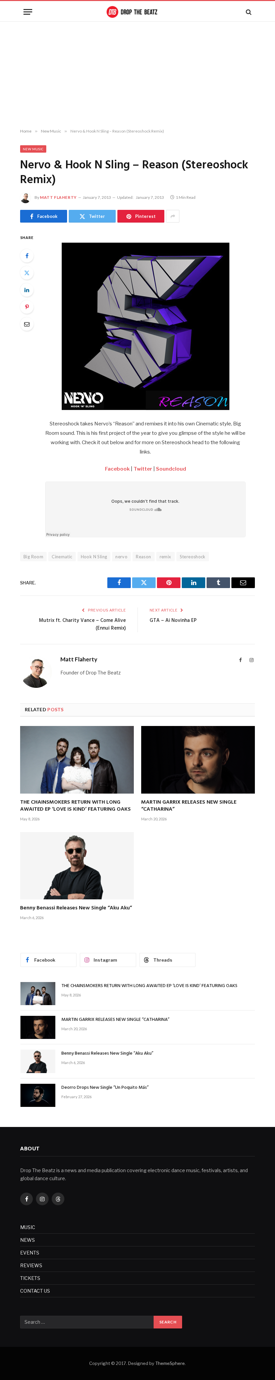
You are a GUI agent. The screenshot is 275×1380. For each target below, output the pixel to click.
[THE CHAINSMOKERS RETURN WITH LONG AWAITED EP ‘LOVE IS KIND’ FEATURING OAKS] (77, 760)
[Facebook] (27, 255)
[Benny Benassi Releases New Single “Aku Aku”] (77, 866)
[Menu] (27, 11)
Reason (143, 556)
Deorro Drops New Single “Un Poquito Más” (105, 1087)
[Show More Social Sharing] (172, 216)
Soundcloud (171, 469)
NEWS (27, 1240)
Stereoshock (193, 556)
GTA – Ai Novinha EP (173, 621)
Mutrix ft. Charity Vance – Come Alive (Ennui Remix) (82, 625)
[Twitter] (27, 272)
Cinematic (62, 556)
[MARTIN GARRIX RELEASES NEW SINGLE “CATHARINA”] (198, 760)
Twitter (142, 469)
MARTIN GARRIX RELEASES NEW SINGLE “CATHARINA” (188, 806)
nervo (121, 556)
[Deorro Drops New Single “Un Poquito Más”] (37, 1095)
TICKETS (30, 1278)
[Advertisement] (137, 75)
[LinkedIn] (27, 290)
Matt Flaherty (58, 197)
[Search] (248, 11)
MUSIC (27, 1227)
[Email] (27, 324)
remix (165, 556)
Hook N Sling (94, 556)
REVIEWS (31, 1265)
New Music (33, 149)
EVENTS (29, 1252)
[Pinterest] (27, 307)
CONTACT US (35, 1291)
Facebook (117, 469)
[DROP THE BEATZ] (137, 12)
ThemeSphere (170, 1363)
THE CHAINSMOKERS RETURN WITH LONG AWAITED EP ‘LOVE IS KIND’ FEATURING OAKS (75, 806)
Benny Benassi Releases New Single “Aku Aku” (76, 908)
